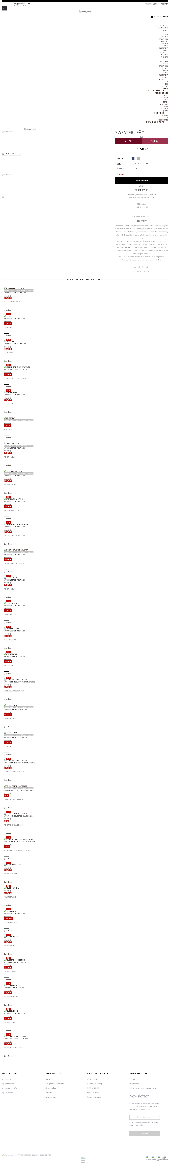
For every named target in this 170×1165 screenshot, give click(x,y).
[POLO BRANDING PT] (85, 985)
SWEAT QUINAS (9, 404)
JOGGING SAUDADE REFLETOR (14, 536)
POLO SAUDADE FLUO (11, 485)
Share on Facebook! (142, 271)
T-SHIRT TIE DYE (9, 719)
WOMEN (165, 115)
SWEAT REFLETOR (10, 640)
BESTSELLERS (163, 28)
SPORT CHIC (163, 39)
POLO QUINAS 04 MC (11, 874)
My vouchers (7, 1092)
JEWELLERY (164, 104)
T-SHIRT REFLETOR (10, 614)
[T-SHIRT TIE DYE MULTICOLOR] (85, 786)
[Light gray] (138, 158)
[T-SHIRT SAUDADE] (85, 443)
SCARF (165, 106)
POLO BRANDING (10, 946)
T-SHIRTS (164, 30)
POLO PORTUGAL (10, 897)
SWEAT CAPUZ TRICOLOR (12, 302)
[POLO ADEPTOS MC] (85, 911)
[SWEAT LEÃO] (11, 132)
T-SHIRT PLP (8, 327)
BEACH (165, 102)
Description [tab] (141, 190)
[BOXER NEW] (85, 418)
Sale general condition (54, 1083)
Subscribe (144, 1133)
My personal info (9, 1088)
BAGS (166, 100)
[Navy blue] (133, 158)
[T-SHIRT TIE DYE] (85, 705)
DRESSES (164, 41)
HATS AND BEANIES (161, 93)
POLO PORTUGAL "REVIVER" (13, 1048)
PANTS (165, 46)
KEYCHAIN (164, 109)
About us (48, 1092)
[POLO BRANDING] (85, 937)
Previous (11, 129)
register (164, 4)
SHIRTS (165, 73)
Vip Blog (133, 1079)
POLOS (165, 32)
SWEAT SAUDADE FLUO (12, 510)
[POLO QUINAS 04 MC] (85, 865)
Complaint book (94, 1097)
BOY (166, 82)
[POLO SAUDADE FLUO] (85, 471)
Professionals (50, 1097)
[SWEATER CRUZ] (85, 654)
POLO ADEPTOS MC (10, 922)
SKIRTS (165, 50)
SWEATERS (164, 37)
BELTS (166, 95)
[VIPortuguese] (85, 16)
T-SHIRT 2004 (8, 353)
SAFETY (165, 111)
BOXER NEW (8, 429)
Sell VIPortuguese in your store (142, 1088)
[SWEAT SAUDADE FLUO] (85, 499)
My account (9, 1073)
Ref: (141, 137)
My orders (6, 1079)
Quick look (8, 310)
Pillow (166, 97)
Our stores (134, 1083)
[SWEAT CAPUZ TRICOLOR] (85, 288)
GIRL (166, 84)
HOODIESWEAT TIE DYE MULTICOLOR (17, 851)
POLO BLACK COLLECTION (13, 971)
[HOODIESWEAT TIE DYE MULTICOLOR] (85, 839)
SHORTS (165, 43)
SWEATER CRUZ (9, 665)
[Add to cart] (6, 333)
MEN (166, 118)
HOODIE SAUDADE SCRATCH (14, 691)
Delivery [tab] (142, 221)
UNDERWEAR (163, 48)
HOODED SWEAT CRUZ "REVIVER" (15, 378)
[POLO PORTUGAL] (85, 888)
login (155, 4)
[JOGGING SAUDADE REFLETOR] (85, 524)
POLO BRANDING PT (11, 997)
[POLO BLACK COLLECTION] (85, 960)
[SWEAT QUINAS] (85, 392)
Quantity (120, 168)
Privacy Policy (139, 1125)
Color (120, 159)
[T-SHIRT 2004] (85, 341)
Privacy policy (50, 1088)
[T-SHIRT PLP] (85, 316)
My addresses (8, 1083)
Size (119, 164)
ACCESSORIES (163, 120)
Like (143, 186)
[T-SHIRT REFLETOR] (85, 603)
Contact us (49, 1079)
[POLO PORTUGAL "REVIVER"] (85, 1036)
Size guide (120, 174)
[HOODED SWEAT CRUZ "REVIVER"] (85, 367)
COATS (165, 34)
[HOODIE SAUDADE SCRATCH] (85, 679)
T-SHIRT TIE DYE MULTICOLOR (14, 800)
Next (11, 216)
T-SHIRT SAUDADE (10, 457)
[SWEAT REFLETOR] (85, 628)
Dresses (165, 86)
